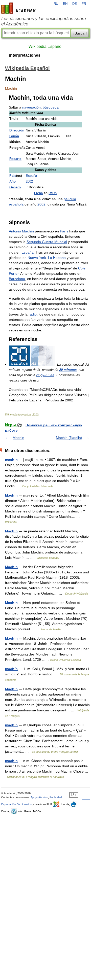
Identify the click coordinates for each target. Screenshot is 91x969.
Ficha (38, 193)
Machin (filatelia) (69, 438)
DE (74, 4)
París (64, 231)
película (70, 199)
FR (84, 4)
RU (56, 4)
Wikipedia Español (45, 46)
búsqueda (51, 107)
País (12, 176)
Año (12, 181)
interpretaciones (24, 55)
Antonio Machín (21, 231)
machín (11, 669)
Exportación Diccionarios (16, 804)
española (16, 204)
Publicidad (56, 797)
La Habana (57, 258)
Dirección (16, 130)
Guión (14, 136)
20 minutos (68, 370)
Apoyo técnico (39, 797)
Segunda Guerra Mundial (47, 242)
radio (33, 314)
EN (65, 4)
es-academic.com (19, 8)
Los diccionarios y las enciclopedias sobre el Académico (43, 21)
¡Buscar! (80, 33)
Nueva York (37, 258)
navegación (31, 107)
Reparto (15, 159)
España (31, 176)
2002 (29, 181)
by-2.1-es (47, 375)
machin (11, 460)
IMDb (53, 193)
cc (38, 375)
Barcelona (17, 279)
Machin (18, 438)
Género (15, 187)
